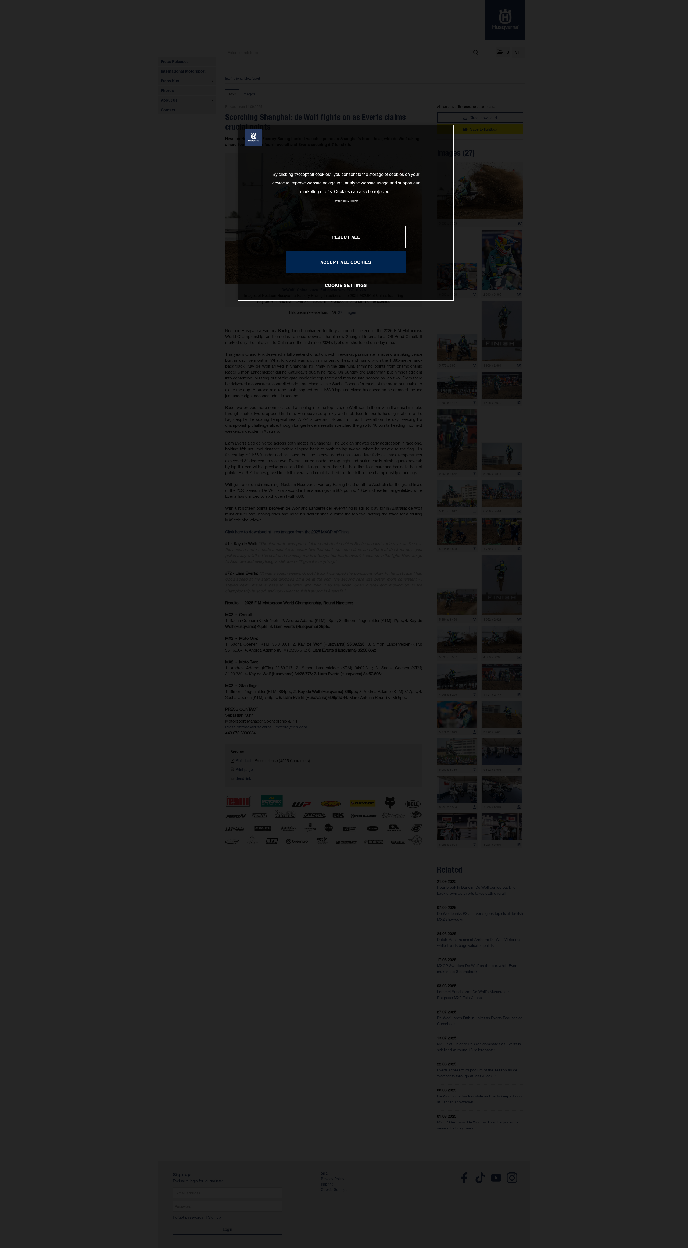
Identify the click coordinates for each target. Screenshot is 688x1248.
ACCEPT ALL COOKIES (345, 262)
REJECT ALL (346, 237)
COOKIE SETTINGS (346, 285)
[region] (346, 212)
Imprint (354, 200)
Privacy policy (341, 200)
